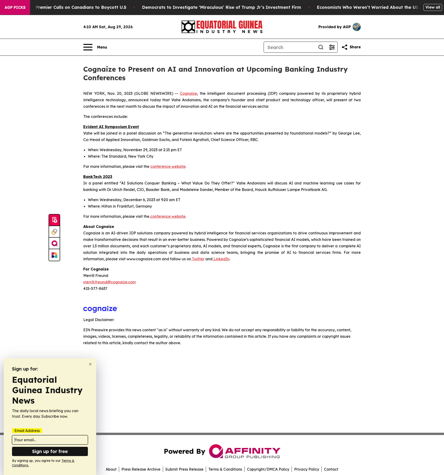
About (111, 469)
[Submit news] (54, 220)
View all (433, 7)
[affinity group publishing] (54, 243)
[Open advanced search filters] (331, 47)
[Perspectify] (54, 232)
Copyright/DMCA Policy (268, 469)
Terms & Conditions (225, 469)
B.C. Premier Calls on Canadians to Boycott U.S (76, 7)
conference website (167, 166)
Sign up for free (50, 451)
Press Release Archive (140, 469)
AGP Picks (15, 7)
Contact (331, 469)
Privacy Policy (306, 469)
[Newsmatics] (54, 255)
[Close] (90, 364)
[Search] (320, 47)
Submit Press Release (184, 469)
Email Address (27, 430)
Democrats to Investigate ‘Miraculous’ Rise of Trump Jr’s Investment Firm (221, 7)
